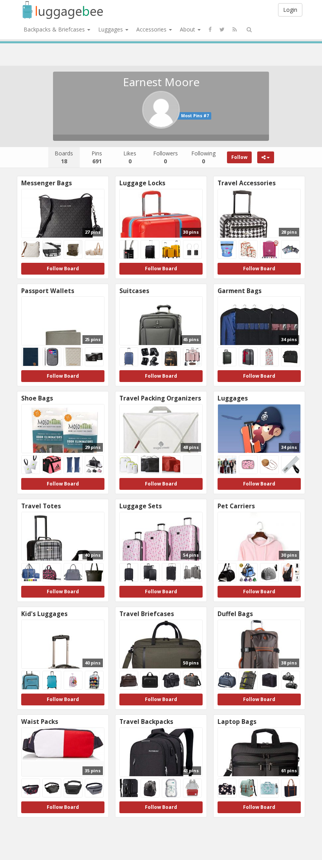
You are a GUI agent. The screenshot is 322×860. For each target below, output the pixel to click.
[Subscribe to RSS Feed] (235, 29)
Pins (96, 157)
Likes (129, 157)
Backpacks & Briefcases (55, 29)
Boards (64, 157)
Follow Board (63, 268)
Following (203, 157)
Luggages (111, 29)
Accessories (152, 29)
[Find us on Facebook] (210, 29)
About (188, 29)
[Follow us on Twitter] (222, 29)
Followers (165, 157)
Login (290, 9)
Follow (239, 157)
